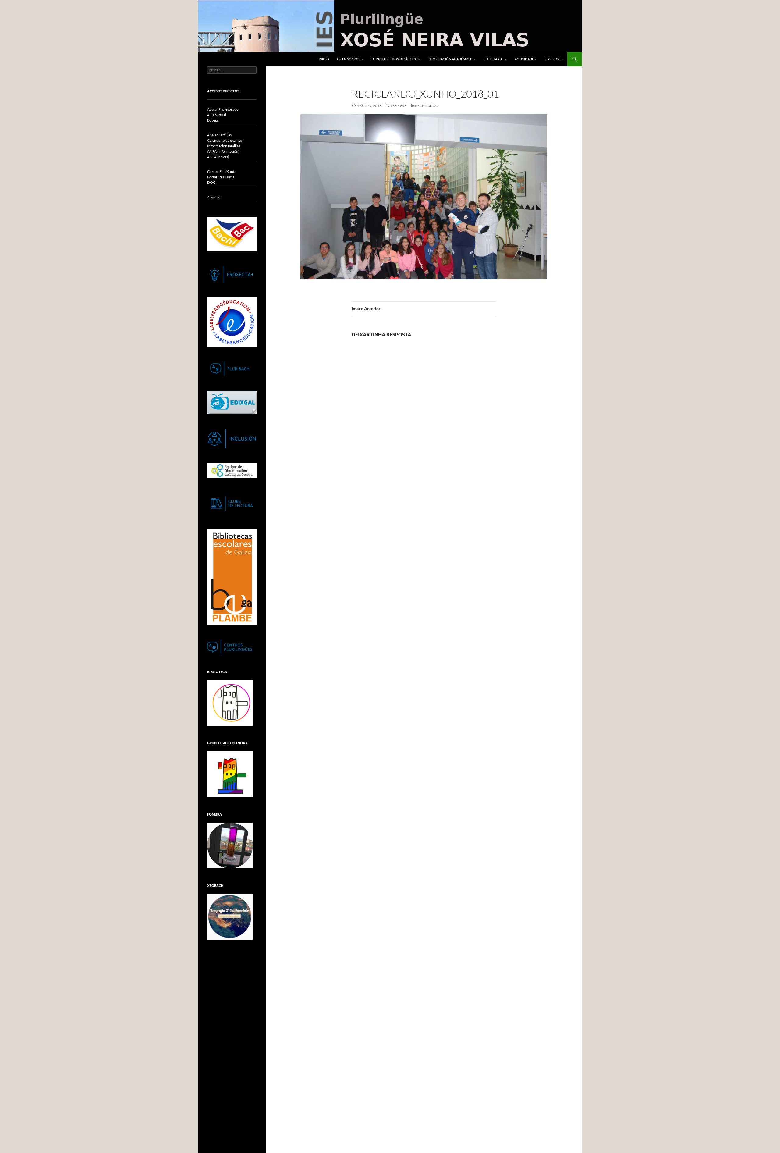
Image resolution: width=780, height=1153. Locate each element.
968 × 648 (398, 105)
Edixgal (213, 120)
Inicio (324, 59)
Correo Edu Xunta (221, 171)
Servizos (551, 59)
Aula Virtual (216, 114)
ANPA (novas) (218, 157)
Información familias (223, 146)
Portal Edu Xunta (220, 177)
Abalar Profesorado (223, 109)
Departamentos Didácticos (395, 59)
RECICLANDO (426, 105)
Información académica (449, 59)
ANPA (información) (223, 151)
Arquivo (213, 197)
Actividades (525, 59)
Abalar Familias (219, 135)
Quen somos (348, 59)
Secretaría (493, 59)
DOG (211, 182)
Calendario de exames (224, 140)
